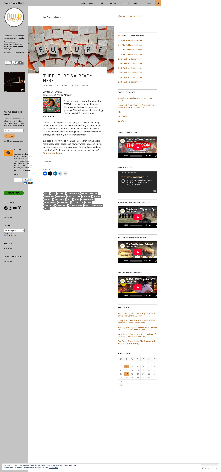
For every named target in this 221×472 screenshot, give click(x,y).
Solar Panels (50, 202)
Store (127, 3)
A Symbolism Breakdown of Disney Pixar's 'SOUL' (135, 99)
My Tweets (8, 217)
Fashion (87, 196)
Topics (101, 3)
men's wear (59, 199)
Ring (77, 199)
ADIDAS (61, 193)
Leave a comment (81, 85)
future (97, 196)
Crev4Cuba (49, 196)
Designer (61, 196)
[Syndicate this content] (119, 35)
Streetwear (64, 202)
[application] (137, 147)
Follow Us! (9, 136)
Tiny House (62, 206)
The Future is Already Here (67, 78)
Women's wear (76, 206)
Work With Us (114, 3)
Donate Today (14, 193)
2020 (53, 193)
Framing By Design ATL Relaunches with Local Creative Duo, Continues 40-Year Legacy (137, 328)
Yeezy (47, 209)
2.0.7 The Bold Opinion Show (130, 68)
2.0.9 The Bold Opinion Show (130, 59)
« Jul (120, 385)
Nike (69, 199)
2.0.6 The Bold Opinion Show (130, 72)
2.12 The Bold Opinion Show (130, 45)
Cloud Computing (89, 193)
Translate (12, 235)
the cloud (49, 206)
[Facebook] (6, 208)
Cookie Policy (53, 468)
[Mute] (150, 156)
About (136, 3)
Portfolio (122, 121)
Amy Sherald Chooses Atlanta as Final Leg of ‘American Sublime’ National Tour (137, 335)
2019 (46, 193)
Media (91, 3)
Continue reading (52, 153)
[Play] (122, 156)
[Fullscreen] (155, 156)
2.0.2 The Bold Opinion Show (130, 77)
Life (44, 71)
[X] (19, 208)
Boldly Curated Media (15, 3)
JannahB (66, 85)
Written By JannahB (93, 206)
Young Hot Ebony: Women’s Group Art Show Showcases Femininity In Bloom (136, 321)
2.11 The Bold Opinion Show (130, 49)
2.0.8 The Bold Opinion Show (130, 63)
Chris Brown (73, 193)
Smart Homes (88, 199)
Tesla (88, 202)
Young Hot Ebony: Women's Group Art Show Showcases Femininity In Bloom (136, 106)
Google (48, 199)
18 (127, 374)
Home (83, 3)
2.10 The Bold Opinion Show (130, 54)
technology (78, 202)
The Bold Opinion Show (132, 35)
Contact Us (149, 3)
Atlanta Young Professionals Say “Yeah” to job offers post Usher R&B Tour (137, 314)
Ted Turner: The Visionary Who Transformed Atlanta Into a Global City (136, 342)
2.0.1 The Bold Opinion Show (130, 82)
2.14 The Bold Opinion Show (130, 40)
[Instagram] (10, 208)
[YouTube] (15, 208)
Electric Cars (74, 196)
